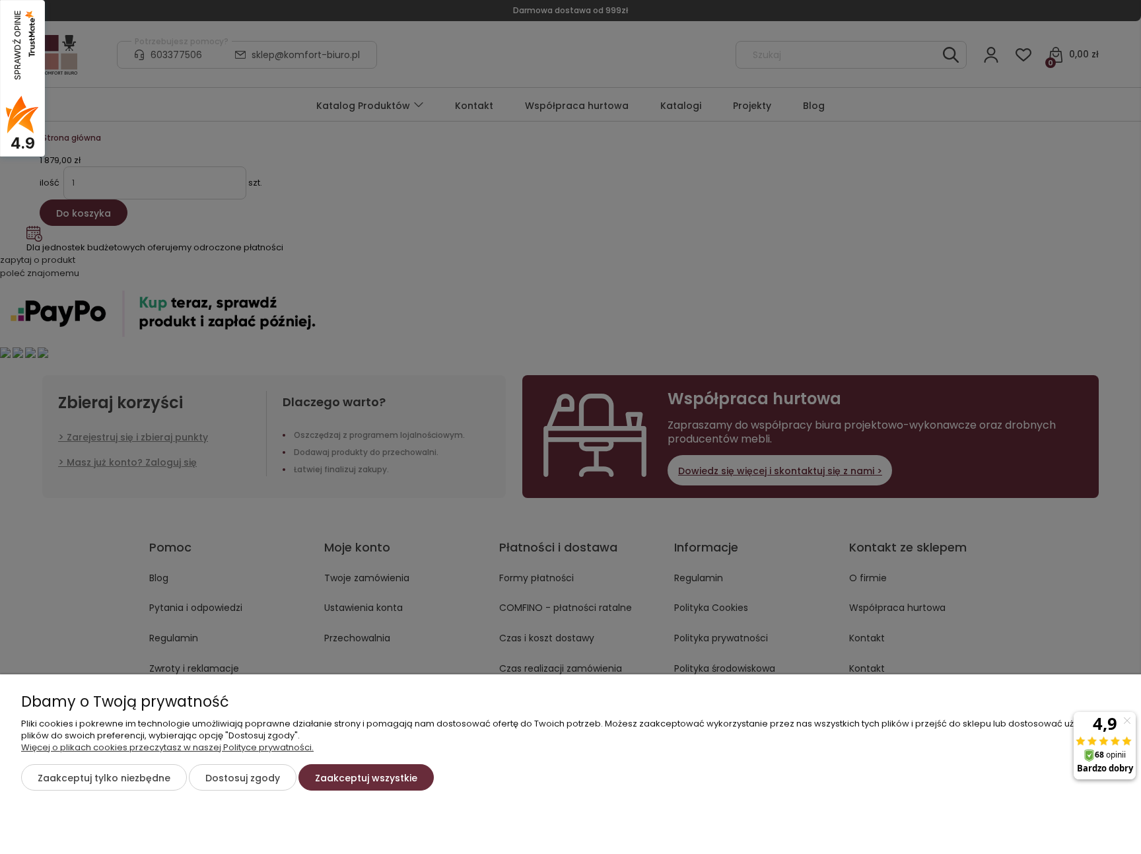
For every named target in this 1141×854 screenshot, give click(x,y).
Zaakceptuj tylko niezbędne (104, 778)
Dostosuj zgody (242, 778)
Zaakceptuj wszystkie (366, 778)
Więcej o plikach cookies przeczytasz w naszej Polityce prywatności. (167, 747)
